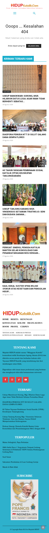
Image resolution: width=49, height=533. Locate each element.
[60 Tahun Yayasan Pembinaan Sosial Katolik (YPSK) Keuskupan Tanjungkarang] (24, 156)
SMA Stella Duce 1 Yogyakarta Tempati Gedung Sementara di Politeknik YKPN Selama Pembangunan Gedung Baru (23, 449)
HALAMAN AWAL (33, 46)
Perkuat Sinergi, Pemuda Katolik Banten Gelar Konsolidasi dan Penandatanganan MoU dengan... (21, 250)
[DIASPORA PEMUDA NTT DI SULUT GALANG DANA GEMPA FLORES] (24, 120)
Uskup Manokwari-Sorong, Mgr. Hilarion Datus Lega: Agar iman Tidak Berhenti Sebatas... (24, 99)
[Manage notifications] (43, 527)
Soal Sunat (7, 457)
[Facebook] (5, 380)
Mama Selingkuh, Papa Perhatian (15, 442)
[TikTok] (19, 380)
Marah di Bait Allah (10, 467)
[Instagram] (12, 380)
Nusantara (7, 130)
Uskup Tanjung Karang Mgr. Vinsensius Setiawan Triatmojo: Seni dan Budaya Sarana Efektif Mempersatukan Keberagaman (22, 419)
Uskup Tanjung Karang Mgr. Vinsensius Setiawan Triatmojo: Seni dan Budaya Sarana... (24, 212)
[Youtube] (26, 380)
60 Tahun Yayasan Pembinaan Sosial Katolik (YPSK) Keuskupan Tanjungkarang (23, 173)
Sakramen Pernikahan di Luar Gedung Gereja (20, 462)
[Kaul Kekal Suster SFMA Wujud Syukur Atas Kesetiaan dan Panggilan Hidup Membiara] (24, 272)
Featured (6, 92)
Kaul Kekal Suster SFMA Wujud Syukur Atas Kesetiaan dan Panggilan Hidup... (24, 289)
